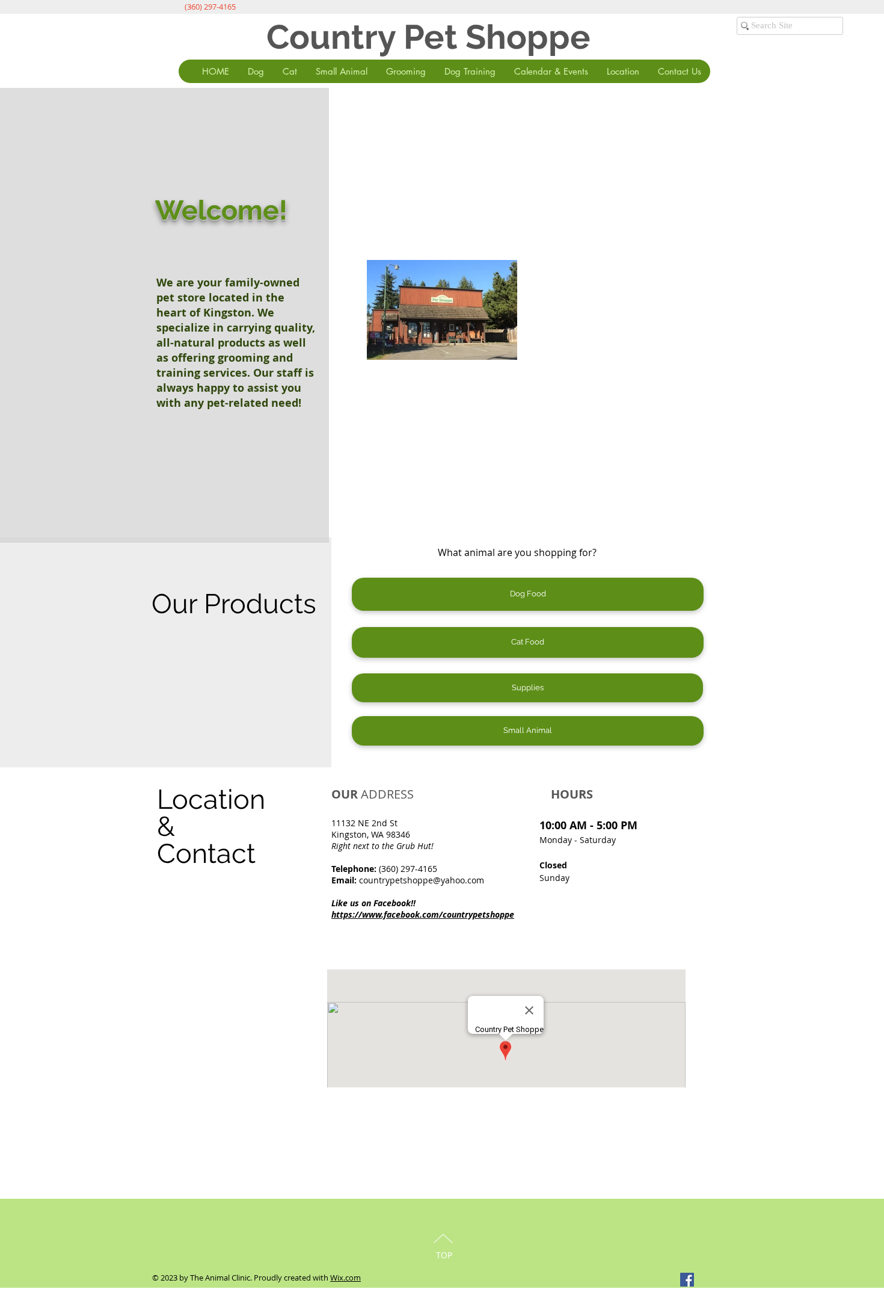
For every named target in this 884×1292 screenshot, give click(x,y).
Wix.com (345, 1277)
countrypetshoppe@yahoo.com (421, 880)
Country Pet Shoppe (428, 37)
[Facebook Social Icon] (687, 1280)
